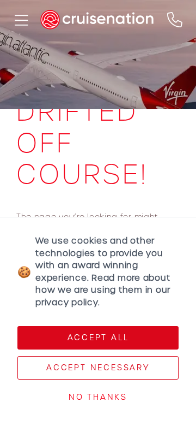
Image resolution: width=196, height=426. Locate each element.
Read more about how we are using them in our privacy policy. (102, 290)
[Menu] (20, 20)
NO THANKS (98, 397)
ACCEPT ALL (98, 337)
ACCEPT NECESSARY (98, 367)
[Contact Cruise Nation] (175, 20)
